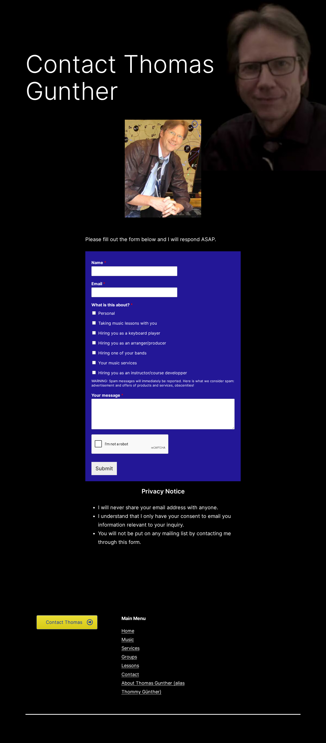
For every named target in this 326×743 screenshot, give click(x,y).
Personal (106, 313)
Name (98, 262)
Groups (129, 656)
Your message (107, 395)
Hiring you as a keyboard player (129, 333)
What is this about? (112, 304)
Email (98, 283)
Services (130, 648)
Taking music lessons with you (127, 323)
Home (127, 631)
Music (127, 639)
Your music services (117, 362)
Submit (104, 468)
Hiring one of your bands (122, 352)
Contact (130, 674)
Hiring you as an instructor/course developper (142, 372)
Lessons (130, 665)
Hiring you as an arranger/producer (132, 343)
